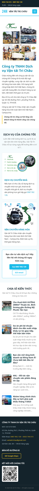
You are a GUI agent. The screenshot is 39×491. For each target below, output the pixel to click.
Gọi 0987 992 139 (19, 267)
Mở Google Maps (11, 456)
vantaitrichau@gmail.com (16, 440)
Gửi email (19, 272)
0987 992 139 (17, 2)
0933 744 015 (6, 2)
